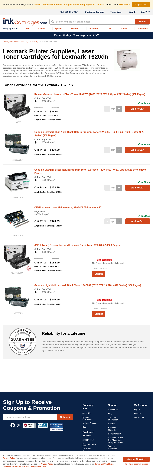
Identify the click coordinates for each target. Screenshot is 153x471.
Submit (99, 274)
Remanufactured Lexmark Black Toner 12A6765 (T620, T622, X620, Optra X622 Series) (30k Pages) (89, 94)
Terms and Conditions (104, 464)
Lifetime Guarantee (86, 418)
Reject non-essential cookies (136, 464)
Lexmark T (33, 42)
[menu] (76, 28)
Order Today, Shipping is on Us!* (76, 35)
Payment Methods (112, 428)
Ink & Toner (14, 42)
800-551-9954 (71, 12)
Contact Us (113, 410)
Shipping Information (113, 418)
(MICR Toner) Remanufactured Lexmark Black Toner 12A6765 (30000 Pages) (77, 245)
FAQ (110, 413)
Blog (84, 427)
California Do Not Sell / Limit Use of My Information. (24, 467)
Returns (111, 424)
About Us (86, 413)
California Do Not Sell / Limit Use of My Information (115, 440)
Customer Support (94, 12)
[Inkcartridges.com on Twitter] (18, 427)
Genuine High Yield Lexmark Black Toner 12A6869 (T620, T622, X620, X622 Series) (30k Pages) (87, 285)
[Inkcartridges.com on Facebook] (12, 427)
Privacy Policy (114, 434)
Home (5, 42)
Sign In (132, 12)
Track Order (116, 12)
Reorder (137, 413)
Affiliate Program (89, 423)
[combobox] (100, 21)
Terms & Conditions (112, 447)
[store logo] (25, 21)
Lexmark (23, 42)
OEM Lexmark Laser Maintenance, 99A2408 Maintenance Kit (68, 207)
